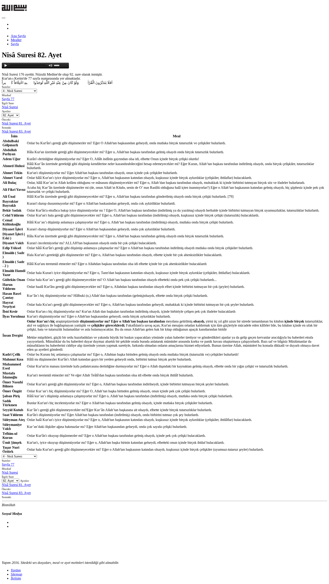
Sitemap (16, 574)
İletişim (16, 578)
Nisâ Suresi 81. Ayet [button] (16, 123)
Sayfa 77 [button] (8, 99)
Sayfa (15, 44)
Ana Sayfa (18, 36)
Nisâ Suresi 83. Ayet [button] (16, 131)
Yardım (16, 570)
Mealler (16, 40)
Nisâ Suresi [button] (10, 107)
